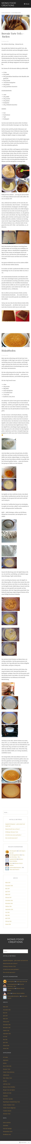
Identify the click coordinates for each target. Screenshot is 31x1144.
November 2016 (9, 903)
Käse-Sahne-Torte (7, 1078)
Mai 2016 (7, 915)
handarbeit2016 (13, 859)
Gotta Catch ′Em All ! (14, 869)
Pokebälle (5, 1096)
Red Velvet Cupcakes (8, 1099)
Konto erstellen (7, 1122)
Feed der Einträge (7, 1128)
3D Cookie (5, 1057)
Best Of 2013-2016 (7, 1066)
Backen (4, 1063)
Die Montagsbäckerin (15, 855)
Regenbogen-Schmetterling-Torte (11, 1102)
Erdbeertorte (6, 1075)
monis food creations (9, 4)
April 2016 (7, 918)
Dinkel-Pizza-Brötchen (8, 1072)
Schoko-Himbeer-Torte (8, 1105)
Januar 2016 (8, 924)
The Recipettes (13, 851)
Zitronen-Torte (6, 1113)
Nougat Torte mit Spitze (9, 1090)
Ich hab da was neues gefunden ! (13, 835)
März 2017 (7, 894)
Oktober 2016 (8, 906)
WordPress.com (7, 1134)
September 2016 (9, 909)
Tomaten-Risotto (7, 1110)
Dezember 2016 (9, 900)
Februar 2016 (8, 921)
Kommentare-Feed (7, 1131)
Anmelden (5, 1125)
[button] (9, 171)
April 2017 (7, 891)
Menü (27, 4)
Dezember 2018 (9, 885)
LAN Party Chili (6, 1084)
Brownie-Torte (6, 1069)
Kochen (5, 1081)
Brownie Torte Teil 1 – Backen (13, 35)
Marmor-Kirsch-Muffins (19, 993)
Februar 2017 (8, 897)
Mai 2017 (7, 888)
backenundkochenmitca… (16, 867)
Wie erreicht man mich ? (11, 838)
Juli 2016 (7, 912)
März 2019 (7, 882)
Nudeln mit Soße (7, 1093)
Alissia (11, 863)
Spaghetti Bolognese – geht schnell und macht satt (15, 960)
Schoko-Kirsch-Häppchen (9, 1108)
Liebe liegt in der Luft (22, 981)
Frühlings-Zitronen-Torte (11, 832)
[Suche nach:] (15, 812)
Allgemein (5, 1060)
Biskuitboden (9, 350)
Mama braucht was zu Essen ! (12, 829)
